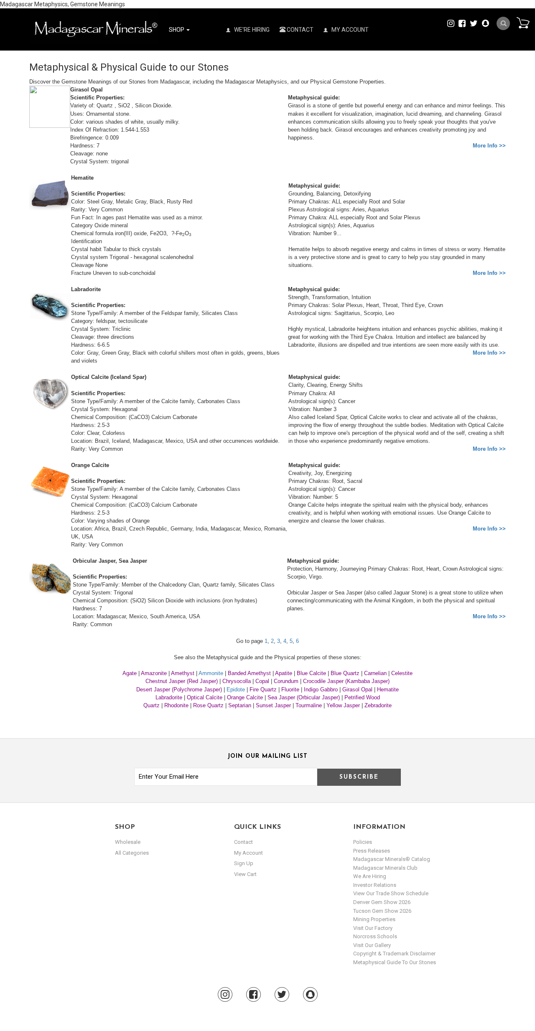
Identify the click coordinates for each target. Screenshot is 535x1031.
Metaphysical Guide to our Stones (394, 962)
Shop (177, 29)
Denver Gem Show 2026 (381, 902)
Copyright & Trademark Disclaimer (394, 953)
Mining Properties (374, 919)
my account (248, 853)
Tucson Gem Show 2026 (382, 911)
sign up (243, 863)
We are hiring (369, 876)
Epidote (236, 689)
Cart (523, 22)
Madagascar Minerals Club (385, 868)
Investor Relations (374, 885)
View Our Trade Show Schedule (390, 893)
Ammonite (211, 673)
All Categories (132, 853)
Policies (362, 842)
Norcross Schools (375, 936)
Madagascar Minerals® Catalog (391, 859)
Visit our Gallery (372, 945)
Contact (299, 29)
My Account (349, 29)
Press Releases (371, 851)
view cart (245, 874)
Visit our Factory (372, 928)
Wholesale (127, 842)
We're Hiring (251, 29)
